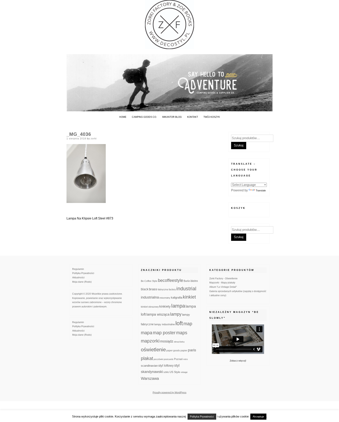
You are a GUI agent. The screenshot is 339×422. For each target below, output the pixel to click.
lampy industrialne (164, 324)
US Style (175, 372)
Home (122, 117)
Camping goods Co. (144, 117)
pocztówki (158, 359)
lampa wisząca (158, 314)
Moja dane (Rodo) (82, 281)
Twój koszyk (211, 117)
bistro (194, 280)
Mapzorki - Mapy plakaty (222, 282)
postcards (168, 359)
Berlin (187, 281)
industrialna (150, 297)
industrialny (164, 298)
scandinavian (149, 365)
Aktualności (78, 277)
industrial (186, 288)
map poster (164, 332)
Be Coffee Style (149, 281)
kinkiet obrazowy (150, 306)
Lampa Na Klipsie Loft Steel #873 (90, 218)
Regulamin (78, 269)
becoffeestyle (170, 280)
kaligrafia (176, 297)
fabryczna (163, 289)
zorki (94, 138)
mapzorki (150, 340)
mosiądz (166, 341)
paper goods (173, 350)
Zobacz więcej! (238, 360)
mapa (146, 332)
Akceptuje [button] (258, 416)
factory (172, 289)
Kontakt (192, 117)
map (187, 323)
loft (179, 323)
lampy (175, 314)
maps (181, 332)
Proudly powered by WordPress (169, 392)
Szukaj (238, 145)
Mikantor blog (172, 117)
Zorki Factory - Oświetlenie (223, 278)
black (144, 289)
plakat (147, 358)
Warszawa (150, 378)
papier (183, 350)
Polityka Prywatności (83, 273)
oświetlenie (153, 350)
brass (153, 289)
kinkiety (165, 306)
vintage (184, 372)
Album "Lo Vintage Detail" (223, 287)
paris (192, 350)
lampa (178, 306)
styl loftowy (166, 365)
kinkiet (189, 297)
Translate (261, 190)
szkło (166, 372)
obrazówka (179, 342)
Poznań (178, 359)
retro (185, 359)
